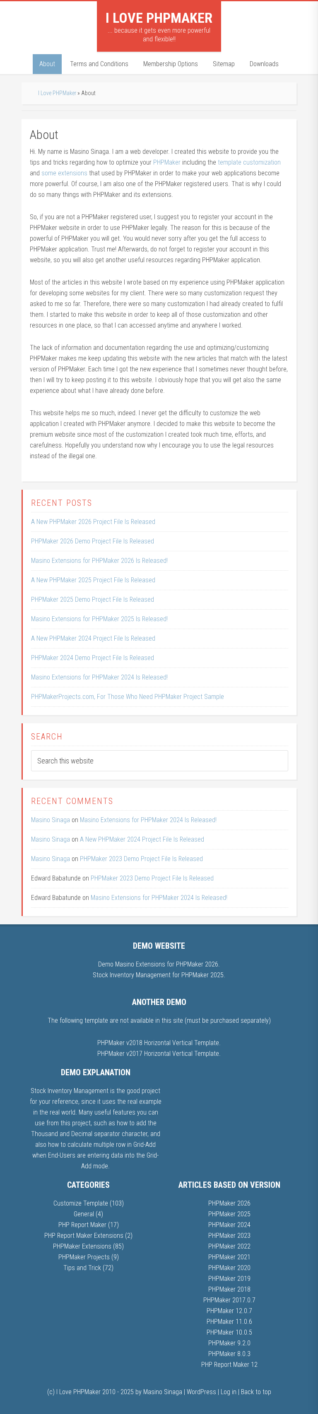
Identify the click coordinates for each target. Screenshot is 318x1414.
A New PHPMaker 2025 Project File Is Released (93, 580)
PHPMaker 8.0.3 (229, 1354)
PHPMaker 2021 (229, 1257)
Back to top (256, 1392)
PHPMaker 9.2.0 (229, 1343)
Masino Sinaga (50, 820)
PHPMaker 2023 (229, 1235)
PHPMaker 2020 (229, 1268)
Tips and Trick (82, 1268)
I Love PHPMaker (159, 18)
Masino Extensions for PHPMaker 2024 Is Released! (99, 677)
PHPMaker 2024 (229, 1225)
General (84, 1214)
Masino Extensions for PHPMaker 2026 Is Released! (99, 561)
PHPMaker (167, 162)
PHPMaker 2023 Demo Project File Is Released (141, 859)
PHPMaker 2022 (229, 1246)
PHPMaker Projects (84, 1257)
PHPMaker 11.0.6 (229, 1321)
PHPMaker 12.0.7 (229, 1311)
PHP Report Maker (82, 1225)
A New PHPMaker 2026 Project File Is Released (93, 522)
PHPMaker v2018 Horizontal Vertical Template (158, 1043)
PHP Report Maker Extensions (83, 1235)
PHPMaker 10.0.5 (229, 1332)
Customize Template (80, 1203)
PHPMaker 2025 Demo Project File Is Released (92, 599)
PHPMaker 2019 (229, 1278)
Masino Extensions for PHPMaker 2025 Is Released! (99, 619)
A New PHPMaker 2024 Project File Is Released (93, 638)
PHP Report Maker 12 (229, 1365)
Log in (228, 1392)
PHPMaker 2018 (229, 1289)
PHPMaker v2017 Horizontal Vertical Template (158, 1054)
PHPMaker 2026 (229, 1203)
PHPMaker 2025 (229, 1214)
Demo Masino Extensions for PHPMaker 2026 (158, 964)
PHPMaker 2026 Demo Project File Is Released (92, 541)
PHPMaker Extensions (82, 1246)
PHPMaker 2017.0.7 (229, 1300)
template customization (249, 162)
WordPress (201, 1392)
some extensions (64, 173)
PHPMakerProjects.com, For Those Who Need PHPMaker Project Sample (127, 697)
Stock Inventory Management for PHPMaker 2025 (158, 975)
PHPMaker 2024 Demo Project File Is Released (92, 658)
